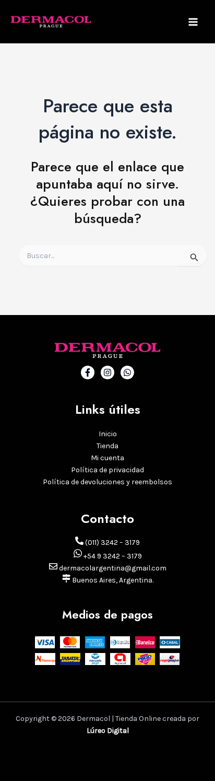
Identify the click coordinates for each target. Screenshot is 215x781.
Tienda (107, 445)
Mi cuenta (107, 457)
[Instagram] (107, 372)
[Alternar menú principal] (193, 21)
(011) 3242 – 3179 (111, 542)
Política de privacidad (107, 469)
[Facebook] (87, 372)
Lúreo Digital (108, 730)
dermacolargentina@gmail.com (111, 568)
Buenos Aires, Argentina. (111, 580)
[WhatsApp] (127, 372)
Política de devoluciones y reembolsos (107, 481)
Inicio (108, 433)
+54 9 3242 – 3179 (112, 556)
